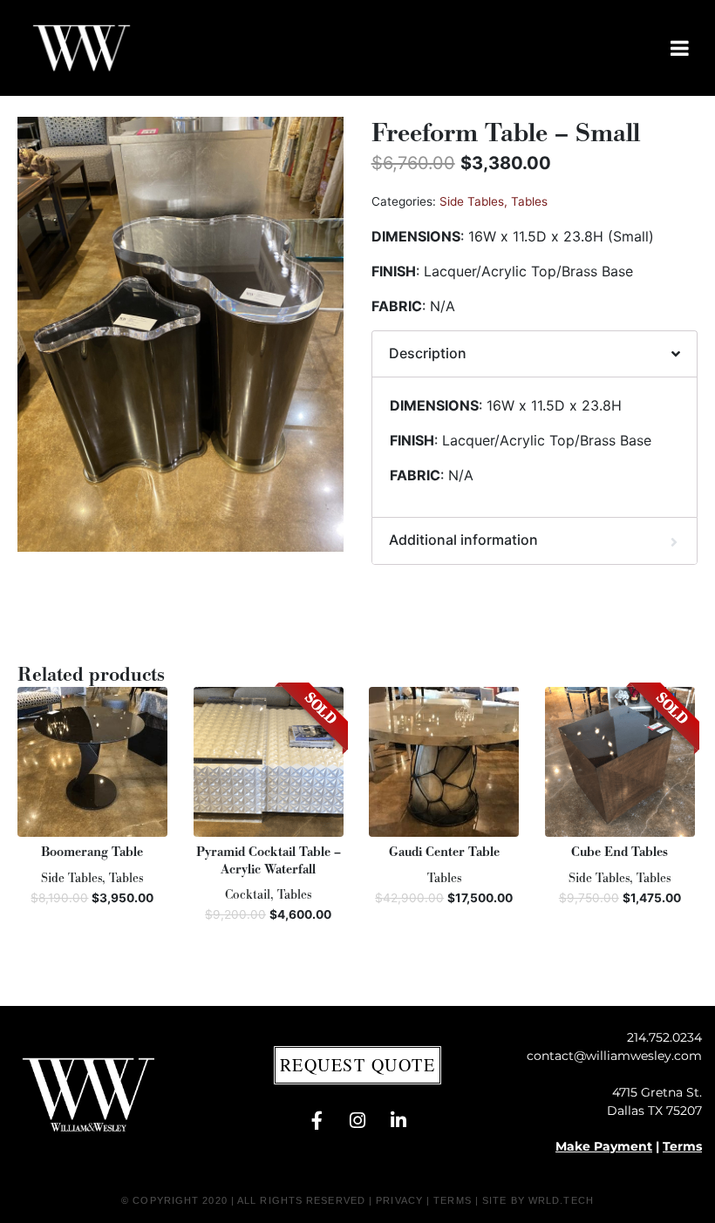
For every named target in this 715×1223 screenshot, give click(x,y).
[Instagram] (357, 1121)
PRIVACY (399, 1200)
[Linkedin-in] (398, 1121)
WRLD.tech (561, 1200)
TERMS (452, 1200)
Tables (529, 201)
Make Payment (603, 1146)
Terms (682, 1146)
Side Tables (471, 201)
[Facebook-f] (316, 1121)
